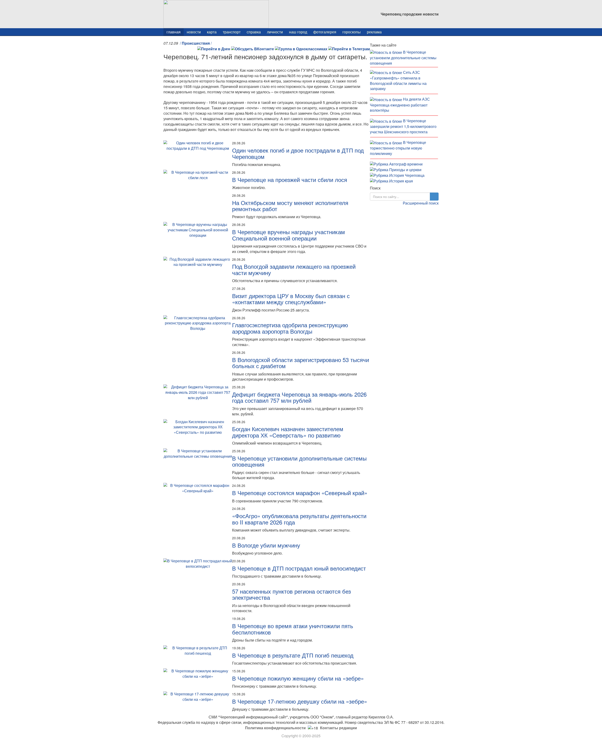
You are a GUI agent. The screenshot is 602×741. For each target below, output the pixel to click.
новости (194, 32)
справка (254, 32)
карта (212, 32)
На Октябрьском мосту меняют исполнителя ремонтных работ (290, 205)
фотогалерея (324, 32)
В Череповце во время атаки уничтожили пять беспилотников (292, 629)
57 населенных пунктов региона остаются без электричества (291, 594)
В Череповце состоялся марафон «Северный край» (299, 493)
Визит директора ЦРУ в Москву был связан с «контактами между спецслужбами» (291, 299)
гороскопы (351, 32)
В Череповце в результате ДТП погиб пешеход (292, 655)
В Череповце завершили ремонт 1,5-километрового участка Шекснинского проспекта (403, 126)
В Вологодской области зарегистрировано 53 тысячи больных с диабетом (300, 362)
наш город (298, 32)
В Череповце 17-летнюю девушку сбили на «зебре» (299, 701)
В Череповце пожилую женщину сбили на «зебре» (298, 678)
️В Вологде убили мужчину (266, 545)
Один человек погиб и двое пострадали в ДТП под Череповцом (298, 153)
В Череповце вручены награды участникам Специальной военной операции (288, 235)
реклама (374, 32)
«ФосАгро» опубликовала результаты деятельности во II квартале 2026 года (299, 519)
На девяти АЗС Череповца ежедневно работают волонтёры (400, 104)
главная (173, 32)
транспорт (232, 32)
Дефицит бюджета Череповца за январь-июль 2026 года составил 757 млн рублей (299, 397)
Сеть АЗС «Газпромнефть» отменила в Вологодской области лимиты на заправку (398, 80)
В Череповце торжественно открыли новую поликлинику (398, 148)
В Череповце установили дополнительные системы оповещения (299, 461)
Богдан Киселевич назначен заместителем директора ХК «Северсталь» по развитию (287, 432)
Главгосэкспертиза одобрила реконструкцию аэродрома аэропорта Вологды (290, 328)
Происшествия (196, 43)
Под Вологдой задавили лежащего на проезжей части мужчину (294, 269)
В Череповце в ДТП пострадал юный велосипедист (299, 568)
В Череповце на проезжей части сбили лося (289, 179)
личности (275, 32)
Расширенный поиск (421, 203)
